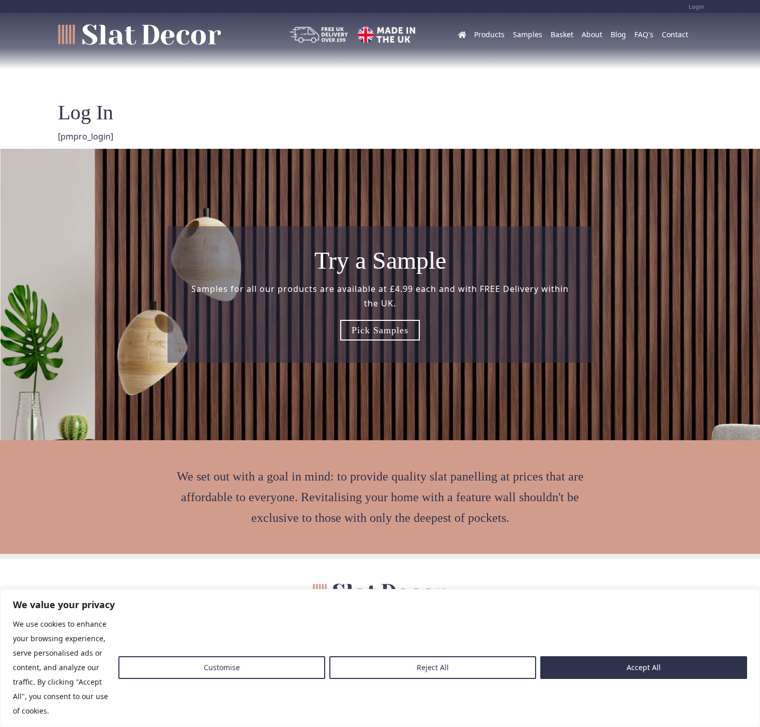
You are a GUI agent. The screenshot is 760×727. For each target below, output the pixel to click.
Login (696, 6)
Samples (527, 34)
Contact (675, 34)
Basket (562, 34)
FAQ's (643, 34)
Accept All (644, 667)
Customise (222, 667)
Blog (618, 34)
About (592, 34)
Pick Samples (380, 330)
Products (489, 34)
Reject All (433, 667)
